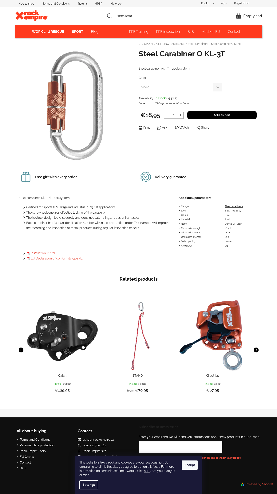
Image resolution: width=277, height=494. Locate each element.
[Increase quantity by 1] (180, 115)
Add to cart (222, 115)
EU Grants (27, 457)
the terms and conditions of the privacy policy (212, 457)
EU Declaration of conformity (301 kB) (57, 258)
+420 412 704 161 (94, 445)
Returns (83, 3)
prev (21, 350)
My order (116, 3)
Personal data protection (37, 445)
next (256, 350)
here (147, 471)
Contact (25, 462)
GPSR (98, 3)
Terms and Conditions (56, 3)
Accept (189, 465)
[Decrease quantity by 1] (167, 115)
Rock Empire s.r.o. (95, 451)
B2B (23, 468)
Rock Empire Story (33, 451)
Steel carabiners (234, 206)
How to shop (26, 3)
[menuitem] (48, 31)
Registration (241, 3)
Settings (89, 485)
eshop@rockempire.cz (98, 439)
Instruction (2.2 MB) (44, 253)
